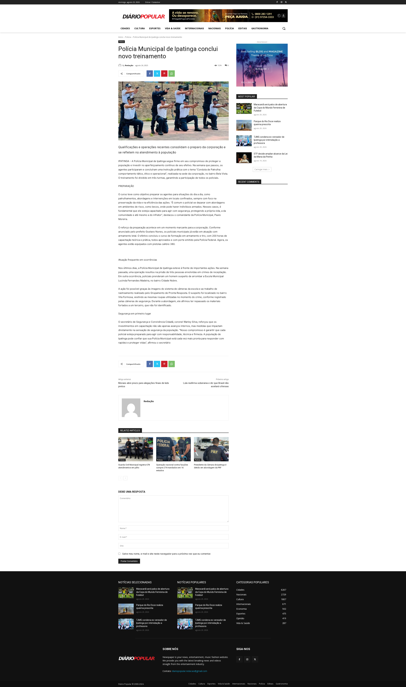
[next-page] (125, 478)
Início (120, 37)
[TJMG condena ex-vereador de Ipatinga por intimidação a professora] (244, 140)
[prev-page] (120, 478)
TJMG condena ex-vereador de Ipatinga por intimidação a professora (269, 140)
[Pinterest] (164, 73)
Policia (128, 37)
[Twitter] (286, 2)
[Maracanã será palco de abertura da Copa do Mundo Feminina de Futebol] (244, 108)
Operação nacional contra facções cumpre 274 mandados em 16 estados (172, 468)
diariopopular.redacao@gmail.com (189, 671)
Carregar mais (261, 169)
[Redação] (120, 65)
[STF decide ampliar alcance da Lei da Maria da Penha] (244, 157)
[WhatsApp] (171, 73)
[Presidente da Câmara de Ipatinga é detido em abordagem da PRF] (211, 449)
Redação (129, 65)
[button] (284, 28)
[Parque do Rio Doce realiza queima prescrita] (244, 125)
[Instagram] (281, 2)
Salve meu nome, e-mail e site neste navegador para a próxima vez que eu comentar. (166, 553)
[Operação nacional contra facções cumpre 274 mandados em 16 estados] (173, 449)
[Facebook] (277, 2)
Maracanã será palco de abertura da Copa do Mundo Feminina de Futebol (270, 107)
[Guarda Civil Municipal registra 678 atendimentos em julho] (135, 449)
